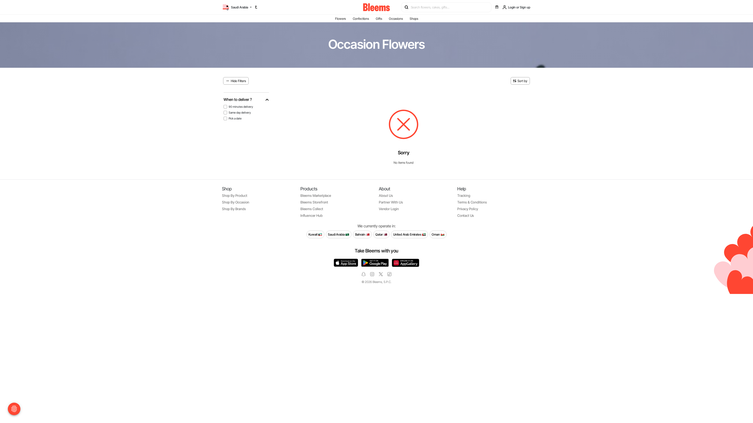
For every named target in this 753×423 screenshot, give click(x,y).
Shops (414, 19)
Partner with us (391, 202)
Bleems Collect (311, 209)
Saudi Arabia (336, 234)
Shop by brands (234, 209)
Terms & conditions (472, 202)
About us (386, 195)
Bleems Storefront (314, 202)
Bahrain (360, 234)
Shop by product (234, 195)
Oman (436, 234)
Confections (361, 19)
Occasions (396, 19)
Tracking (463, 195)
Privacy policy (467, 209)
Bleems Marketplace (315, 195)
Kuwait (313, 234)
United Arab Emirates (407, 234)
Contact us (465, 215)
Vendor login (389, 209)
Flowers (340, 19)
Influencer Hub (311, 215)
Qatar (379, 234)
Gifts (379, 19)
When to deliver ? (238, 99)
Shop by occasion (235, 202)
